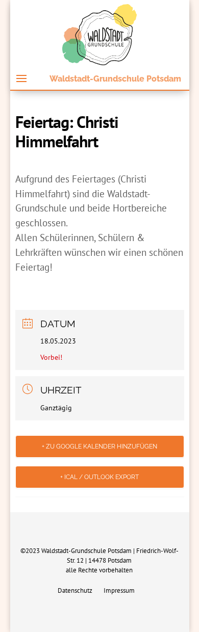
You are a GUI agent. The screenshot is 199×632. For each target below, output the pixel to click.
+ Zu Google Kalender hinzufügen (99, 446)
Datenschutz (75, 591)
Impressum (119, 591)
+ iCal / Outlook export (99, 477)
